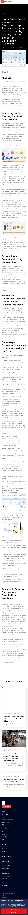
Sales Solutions (5, 814)
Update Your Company (6, 856)
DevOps (4, 13)
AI (3, 711)
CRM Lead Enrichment (6, 824)
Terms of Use (4, 897)
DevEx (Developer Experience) (10, 12)
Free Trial (6, 806)
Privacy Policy (4, 895)
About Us (4, 831)
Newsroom (4, 871)
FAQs (3, 839)
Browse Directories (6, 861)
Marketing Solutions (6, 817)
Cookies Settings (14, 912)
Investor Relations (5, 836)
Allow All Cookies (14, 909)
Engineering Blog (5, 873)
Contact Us (4, 844)
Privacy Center (5, 878)
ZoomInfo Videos (5, 868)
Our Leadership (5, 834)
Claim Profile (4, 859)
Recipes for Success (6, 876)
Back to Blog (6, 7)
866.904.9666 (4, 885)
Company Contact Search (7, 819)
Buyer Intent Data (5, 822)
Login (3, 882)
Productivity (7, 750)
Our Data (3, 851)
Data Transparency (5, 853)
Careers (3, 841)
